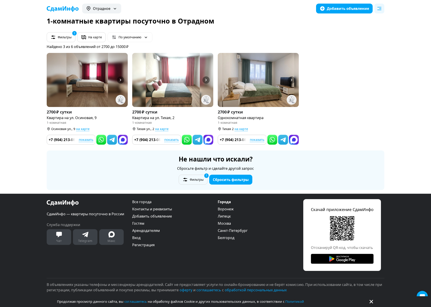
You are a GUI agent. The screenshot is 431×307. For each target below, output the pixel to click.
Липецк (224, 216)
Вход (136, 237)
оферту (186, 289)
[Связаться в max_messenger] (123, 140)
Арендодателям (146, 230)
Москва (224, 223)
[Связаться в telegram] (112, 140)
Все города (142, 201)
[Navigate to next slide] (122, 80)
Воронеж (226, 209)
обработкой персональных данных (256, 289)
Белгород (226, 237)
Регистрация (143, 244)
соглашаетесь (135, 301)
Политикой (294, 301)
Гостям (138, 223)
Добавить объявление (152, 216)
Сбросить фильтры (231, 179)
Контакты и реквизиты (152, 209)
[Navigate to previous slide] (52, 80)
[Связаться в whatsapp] (101, 140)
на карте (83, 129)
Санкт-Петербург (233, 230)
